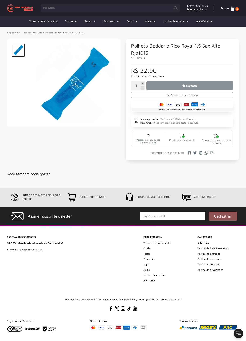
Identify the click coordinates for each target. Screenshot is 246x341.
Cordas (69, 21)
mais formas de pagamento (149, 75)
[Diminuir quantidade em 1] (142, 88)
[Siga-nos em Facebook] (111, 308)
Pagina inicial (13, 32)
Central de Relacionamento (213, 248)
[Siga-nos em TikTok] (129, 308)
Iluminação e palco (174, 21)
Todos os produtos (33, 32)
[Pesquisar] (175, 8)
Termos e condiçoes (208, 264)
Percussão (109, 21)
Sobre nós (203, 243)
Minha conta (195, 9)
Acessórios (202, 21)
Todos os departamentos (43, 21)
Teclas (88, 21)
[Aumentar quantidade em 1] (142, 83)
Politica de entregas (208, 253)
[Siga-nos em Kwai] (135, 309)
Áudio (148, 21)
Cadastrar (223, 216)
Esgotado (191, 85)
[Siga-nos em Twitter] (117, 308)
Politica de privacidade (210, 269)
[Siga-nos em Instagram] (123, 308)
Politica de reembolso (209, 259)
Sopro (130, 21)
